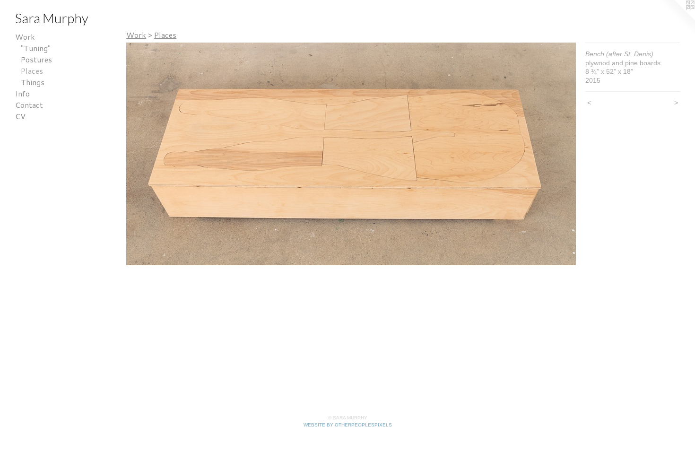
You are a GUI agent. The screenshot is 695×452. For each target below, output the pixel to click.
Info (22, 93)
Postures (36, 59)
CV (20, 116)
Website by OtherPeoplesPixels (348, 424)
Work (25, 36)
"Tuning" (36, 48)
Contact (29, 104)
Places (32, 70)
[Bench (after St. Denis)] (351, 154)
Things (32, 82)
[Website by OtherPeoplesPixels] (676, 19)
